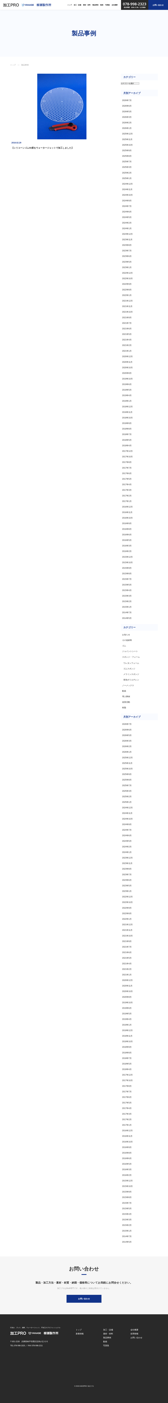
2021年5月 (127, 334)
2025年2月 (127, 173)
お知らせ (126, 635)
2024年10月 (127, 195)
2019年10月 (127, 379)
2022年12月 (127, 273)
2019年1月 (127, 401)
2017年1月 (127, 501)
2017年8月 (127, 462)
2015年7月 (127, 579)
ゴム (124, 646)
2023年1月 (127, 267)
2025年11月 (127, 139)
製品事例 (95, 5)
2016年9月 (127, 523)
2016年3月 (127, 546)
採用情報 (134, 1334)
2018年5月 (127, 440)
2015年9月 (127, 568)
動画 (101, 5)
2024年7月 (127, 206)
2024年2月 (127, 223)
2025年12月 (127, 134)
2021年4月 (127, 340)
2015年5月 (127, 585)
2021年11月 (127, 306)
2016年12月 (127, 507)
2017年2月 (127, 496)
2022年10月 (127, 278)
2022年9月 (127, 284)
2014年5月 (127, 618)
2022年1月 (127, 295)
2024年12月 (127, 184)
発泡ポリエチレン (131, 680)
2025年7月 (127, 162)
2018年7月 (127, 434)
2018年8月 (127, 429)
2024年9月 (127, 201)
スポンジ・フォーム (131, 657)
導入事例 (126, 696)
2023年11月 (127, 240)
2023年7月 (127, 251)
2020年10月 (127, 368)
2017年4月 (127, 484)
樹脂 (124, 708)
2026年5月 (127, 112)
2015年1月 (127, 607)
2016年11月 (127, 512)
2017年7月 (127, 468)
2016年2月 (127, 551)
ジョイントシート (130, 651)
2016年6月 (127, 535)
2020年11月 (127, 362)
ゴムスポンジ (129, 669)
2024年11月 (127, 189)
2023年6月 (127, 256)
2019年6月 (127, 384)
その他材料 (127, 640)
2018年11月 (127, 412)
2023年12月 (127, 234)
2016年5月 (127, 540)
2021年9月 (127, 318)
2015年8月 (127, 574)
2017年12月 (127, 451)
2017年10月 (127, 457)
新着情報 (80, 1334)
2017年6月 (127, 473)
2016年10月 (127, 518)
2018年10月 (127, 418)
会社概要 (115, 5)
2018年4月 (127, 446)
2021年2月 (127, 345)
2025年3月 (127, 167)
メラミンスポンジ (131, 674)
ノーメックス (128, 685)
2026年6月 (127, 106)
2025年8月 (127, 156)
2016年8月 (127, 529)
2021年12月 (127, 301)
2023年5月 (127, 262)
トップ (69, 5)
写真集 (107, 5)
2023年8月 (127, 245)
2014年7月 (127, 612)
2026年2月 (127, 123)
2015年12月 (127, 557)
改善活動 (126, 702)
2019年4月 (127, 395)
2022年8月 (127, 290)
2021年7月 (127, 323)
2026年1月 (127, 128)
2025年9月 (127, 150)
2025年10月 (127, 145)
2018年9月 (127, 423)
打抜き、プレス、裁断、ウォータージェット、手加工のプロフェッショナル (35, 1327)
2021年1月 (127, 351)
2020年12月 (127, 356)
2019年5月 (127, 390)
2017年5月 (127, 479)
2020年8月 (127, 373)
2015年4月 (127, 590)
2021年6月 (127, 329)
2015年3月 (127, 596)
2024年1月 (127, 228)
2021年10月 (127, 312)
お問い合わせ (158, 5)
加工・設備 (77, 5)
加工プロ (91, 1386)
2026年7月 (127, 100)
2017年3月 (127, 490)
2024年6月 (127, 212)
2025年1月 (127, 178)
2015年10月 (127, 562)
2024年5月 (127, 217)
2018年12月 (127, 407)
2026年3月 (127, 117)
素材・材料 (87, 5)
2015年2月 (127, 601)
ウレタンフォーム (131, 663)
